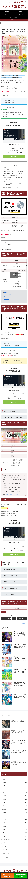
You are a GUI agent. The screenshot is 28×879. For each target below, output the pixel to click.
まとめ (5, 181)
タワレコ (6, 301)
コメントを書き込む (14, 608)
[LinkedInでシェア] (14, 564)
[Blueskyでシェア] (17, 557)
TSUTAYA (6, 299)
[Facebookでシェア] (5, 561)
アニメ (4, 612)
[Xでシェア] (5, 557)
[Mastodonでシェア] (11, 557)
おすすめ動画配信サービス (7, 857)
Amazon (6, 292)
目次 (12, 165)
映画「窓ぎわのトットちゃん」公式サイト (13, 494)
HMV (5, 296)
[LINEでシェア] (23, 561)
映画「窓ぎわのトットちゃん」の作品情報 (13, 177)
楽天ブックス (7, 294)
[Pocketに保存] (17, 561)
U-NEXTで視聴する (14, 156)
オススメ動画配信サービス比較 (21, 875)
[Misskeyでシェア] (23, 557)
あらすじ (8, 179)
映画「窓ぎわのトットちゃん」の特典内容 (13, 171)
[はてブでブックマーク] (11, 561)
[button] (24, 618)
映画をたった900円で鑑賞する (7, 875)
